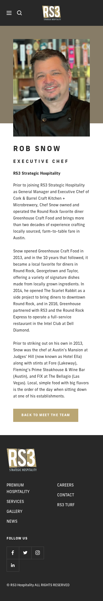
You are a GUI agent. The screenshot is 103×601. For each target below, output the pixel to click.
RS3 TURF (66, 505)
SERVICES (15, 502)
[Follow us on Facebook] (13, 553)
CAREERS (65, 485)
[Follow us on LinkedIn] (13, 565)
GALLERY (15, 512)
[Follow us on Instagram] (37, 553)
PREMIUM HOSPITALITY (18, 488)
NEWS (12, 522)
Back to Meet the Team (45, 415)
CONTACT (65, 495)
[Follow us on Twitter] (25, 553)
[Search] (19, 12)
